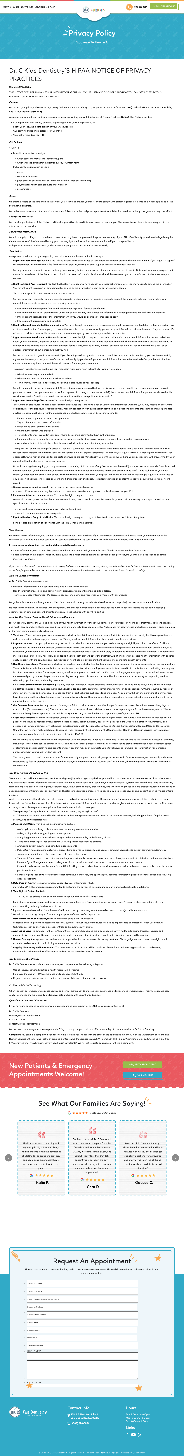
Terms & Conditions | (110, 1453)
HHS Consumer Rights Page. (79, 523)
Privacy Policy (92, 1453)
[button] (165, 7)
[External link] (8, 1157)
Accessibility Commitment (133, 1453)
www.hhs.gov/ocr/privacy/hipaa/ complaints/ (53, 1043)
